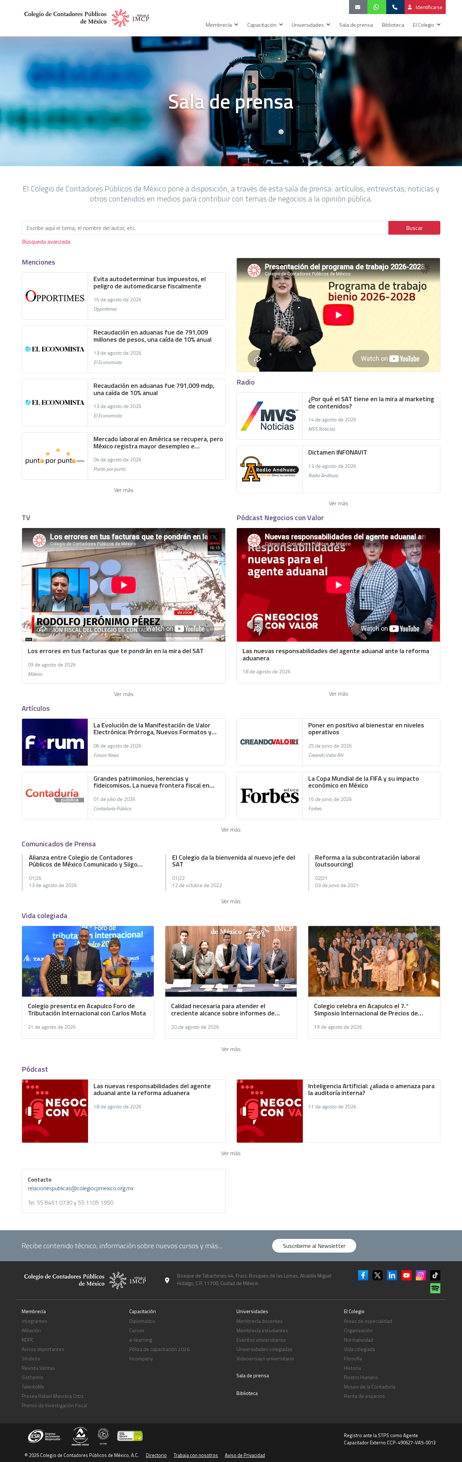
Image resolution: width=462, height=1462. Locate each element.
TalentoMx (33, 1386)
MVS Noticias (321, 429)
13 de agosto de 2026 (117, 352)
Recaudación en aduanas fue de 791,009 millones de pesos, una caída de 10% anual (152, 336)
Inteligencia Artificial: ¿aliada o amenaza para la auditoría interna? (371, 1089)
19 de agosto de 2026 (338, 1027)
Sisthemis (32, 1377)
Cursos (136, 1330)
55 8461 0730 (54, 1202)
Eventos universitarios (261, 1339)
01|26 (35, 878)
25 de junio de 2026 (330, 745)
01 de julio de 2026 (114, 799)
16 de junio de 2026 (330, 799)
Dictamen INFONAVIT (337, 452)
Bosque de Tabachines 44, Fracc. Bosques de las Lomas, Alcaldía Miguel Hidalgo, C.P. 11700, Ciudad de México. (254, 1279)
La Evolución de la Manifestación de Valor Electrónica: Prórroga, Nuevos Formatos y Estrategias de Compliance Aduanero (152, 729)
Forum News (106, 755)
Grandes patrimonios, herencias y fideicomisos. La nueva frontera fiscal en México (151, 782)
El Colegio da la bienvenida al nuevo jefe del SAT (233, 861)
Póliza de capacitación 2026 (159, 1349)
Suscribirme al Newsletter (314, 1245)
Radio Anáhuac (323, 475)
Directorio (156, 1455)
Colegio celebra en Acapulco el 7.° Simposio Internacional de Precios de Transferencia (366, 1009)
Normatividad (358, 1339)
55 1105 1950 (95, 1202)
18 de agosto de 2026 (267, 671)
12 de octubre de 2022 (197, 885)
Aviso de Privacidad (245, 1455)
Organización (358, 1330)
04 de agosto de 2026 (117, 459)
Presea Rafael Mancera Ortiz (53, 1396)
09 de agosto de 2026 (52, 664)
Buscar (414, 227)
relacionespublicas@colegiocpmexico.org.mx (81, 1188)
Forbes (315, 808)
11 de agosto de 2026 (332, 1106)
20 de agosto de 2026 (195, 1027)
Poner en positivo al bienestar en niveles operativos (366, 729)
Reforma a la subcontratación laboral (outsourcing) (367, 861)
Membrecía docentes (259, 1321)
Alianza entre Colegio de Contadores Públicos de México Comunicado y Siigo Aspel (83, 861)
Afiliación (31, 1330)
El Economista (107, 362)
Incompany (141, 1358)
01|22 (178, 878)
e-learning (140, 1339)
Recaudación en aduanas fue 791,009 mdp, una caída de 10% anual (153, 389)
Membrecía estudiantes (262, 1330)
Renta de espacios (364, 1396)
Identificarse (429, 7)
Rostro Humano (361, 1377)
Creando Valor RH (325, 755)
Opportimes (105, 309)
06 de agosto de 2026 (117, 745)
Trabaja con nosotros (196, 1455)
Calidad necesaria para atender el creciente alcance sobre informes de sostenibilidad (223, 1009)
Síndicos (31, 1358)
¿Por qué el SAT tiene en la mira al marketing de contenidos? (371, 402)
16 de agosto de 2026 (117, 299)
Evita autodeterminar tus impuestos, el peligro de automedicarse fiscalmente (149, 282)
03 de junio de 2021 (337, 885)
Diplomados (142, 1321)
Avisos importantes (43, 1349)
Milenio (35, 674)
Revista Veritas (38, 1368)
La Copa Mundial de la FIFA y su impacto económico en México (363, 782)
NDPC (28, 1339)
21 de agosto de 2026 (52, 1027)
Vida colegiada (359, 1349)
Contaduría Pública (112, 808)
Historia (352, 1368)
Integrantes (34, 1321)
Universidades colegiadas (264, 1349)
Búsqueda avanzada (46, 241)
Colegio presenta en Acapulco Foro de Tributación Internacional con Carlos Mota (87, 1009)
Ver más (124, 490)
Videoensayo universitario (265, 1358)
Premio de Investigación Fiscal (54, 1405)
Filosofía (353, 1358)
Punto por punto (109, 469)
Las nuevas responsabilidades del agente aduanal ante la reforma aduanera (152, 1089)
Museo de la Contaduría (369, 1386)
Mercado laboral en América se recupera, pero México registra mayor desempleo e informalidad (158, 442)
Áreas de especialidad (368, 1321)
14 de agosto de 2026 (332, 419)
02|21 (321, 878)
